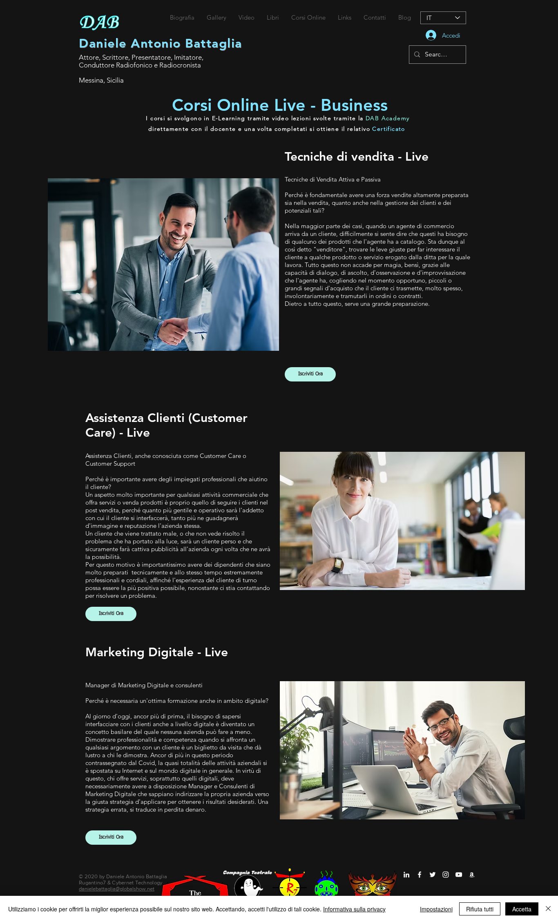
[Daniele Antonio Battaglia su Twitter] (433, 874)
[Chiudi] (548, 908)
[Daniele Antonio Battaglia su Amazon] (472, 874)
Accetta (521, 909)
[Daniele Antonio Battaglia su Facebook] (419, 874)
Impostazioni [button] (436, 909)
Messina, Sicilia (101, 80)
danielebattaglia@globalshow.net (116, 889)
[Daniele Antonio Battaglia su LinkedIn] (406, 874)
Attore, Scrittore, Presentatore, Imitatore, (141, 57)
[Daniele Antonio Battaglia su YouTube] (459, 874)
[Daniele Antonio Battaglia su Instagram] (446, 874)
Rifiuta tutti (479, 909)
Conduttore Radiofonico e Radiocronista (140, 65)
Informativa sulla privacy (354, 909)
